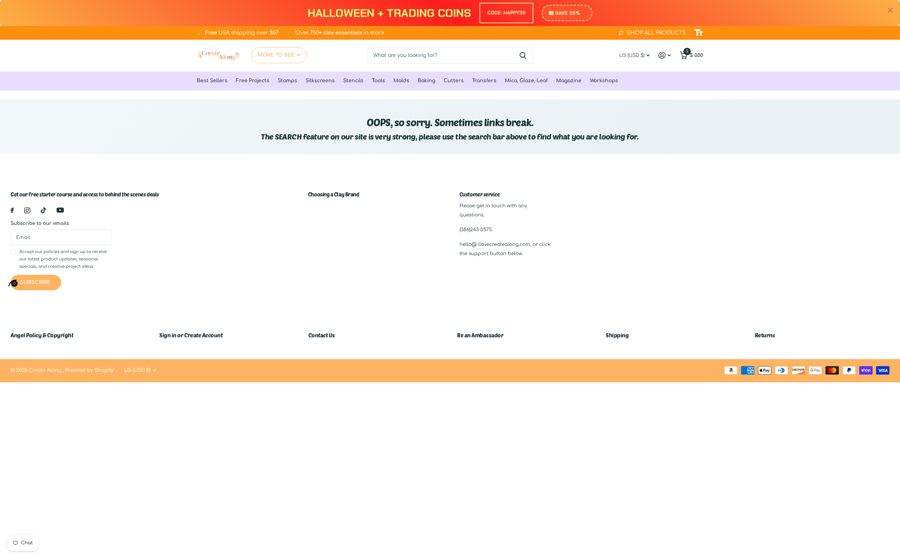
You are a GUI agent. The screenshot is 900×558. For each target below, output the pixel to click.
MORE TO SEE (277, 55)
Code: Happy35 (506, 12)
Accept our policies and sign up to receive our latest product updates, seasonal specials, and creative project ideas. (63, 259)
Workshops (604, 80)
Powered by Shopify (89, 370)
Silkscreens (320, 80)
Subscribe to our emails (40, 223)
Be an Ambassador (480, 335)
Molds (401, 80)
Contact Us (321, 335)
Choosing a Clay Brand (333, 194)
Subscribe (36, 282)
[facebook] (12, 210)
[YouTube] (60, 210)
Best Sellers (212, 80)
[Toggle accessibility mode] (698, 32)
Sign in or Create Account (191, 335)
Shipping (617, 335)
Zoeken (523, 55)
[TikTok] (43, 210)
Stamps (287, 80)
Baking (426, 80)
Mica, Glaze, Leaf (526, 80)
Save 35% (567, 13)
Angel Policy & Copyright (42, 335)
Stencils (353, 80)
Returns (765, 335)
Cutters (454, 80)
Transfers (484, 80)
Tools (378, 80)
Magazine (568, 80)
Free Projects (252, 80)
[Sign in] (664, 55)
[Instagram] (27, 210)
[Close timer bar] (890, 10)
